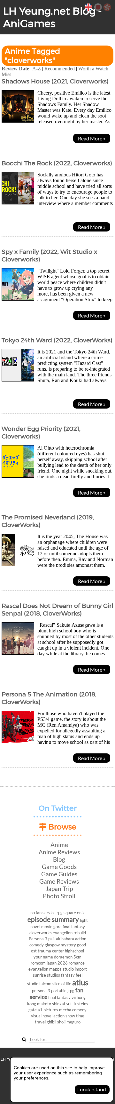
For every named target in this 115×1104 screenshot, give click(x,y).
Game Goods (59, 866)
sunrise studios (46, 975)
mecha (65, 1009)
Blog (59, 859)
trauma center (51, 950)
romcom (38, 962)
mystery (68, 944)
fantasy (68, 975)
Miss (6, 74)
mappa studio (61, 969)
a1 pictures (48, 1009)
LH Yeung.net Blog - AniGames (52, 17)
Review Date (15, 68)
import (81, 969)
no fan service (43, 912)
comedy (79, 1009)
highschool (74, 950)
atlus (80, 982)
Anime (59, 844)
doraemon (63, 956)
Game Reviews (59, 881)
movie (46, 926)
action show (64, 1015)
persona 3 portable (49, 990)
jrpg (70, 990)
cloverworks (40, 932)
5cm (77, 956)
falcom (45, 983)
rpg (60, 912)
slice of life (61, 983)
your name (43, 956)
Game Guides (59, 874)
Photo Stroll (59, 896)
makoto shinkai (51, 1003)
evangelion (38, 969)
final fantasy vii (62, 997)
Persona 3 (38, 938)
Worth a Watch (93, 68)
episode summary (53, 919)
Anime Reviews (59, 852)
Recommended (59, 68)
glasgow (52, 944)
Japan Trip (59, 888)
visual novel (41, 1015)
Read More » (91, 138)
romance (77, 962)
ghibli (51, 1021)
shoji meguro (68, 1021)
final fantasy (74, 926)
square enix (74, 912)
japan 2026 (57, 962)
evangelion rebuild (69, 932)
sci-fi (71, 1003)
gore (57, 926)
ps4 (51, 938)
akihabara (65, 938)
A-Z (36, 68)
